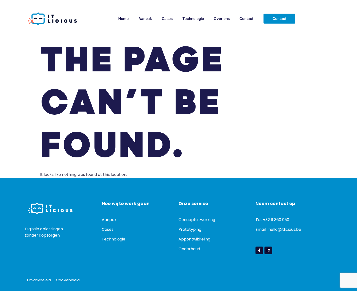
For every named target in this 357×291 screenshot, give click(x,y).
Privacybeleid (39, 279)
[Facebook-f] (259, 250)
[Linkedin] (268, 250)
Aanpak (145, 18)
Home (123, 18)
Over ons (222, 18)
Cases (167, 18)
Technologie (193, 18)
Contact (246, 18)
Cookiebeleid (68, 279)
